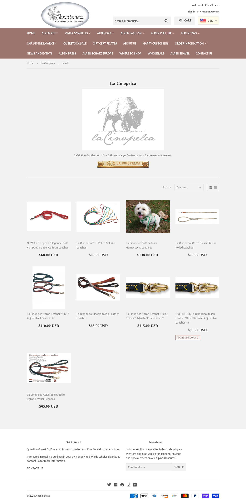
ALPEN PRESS (67, 53)
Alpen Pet (49, 33)
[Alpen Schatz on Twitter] (109, 485)
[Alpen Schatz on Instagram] (128, 485)
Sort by (166, 187)
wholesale (105, 456)
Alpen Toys (189, 33)
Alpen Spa (104, 33)
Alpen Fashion (131, 33)
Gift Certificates (105, 43)
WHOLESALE (156, 53)
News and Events (39, 53)
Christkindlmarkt (41, 43)
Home (31, 33)
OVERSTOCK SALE (74, 43)
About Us (129, 43)
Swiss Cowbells (76, 33)
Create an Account (209, 11)
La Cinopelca (48, 63)
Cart (187, 20)
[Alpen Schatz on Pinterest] (122, 485)
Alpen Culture (161, 33)
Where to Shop (130, 53)
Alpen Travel (179, 53)
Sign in (191, 11)
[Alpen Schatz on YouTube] (135, 485)
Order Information (189, 43)
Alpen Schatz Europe (97, 53)
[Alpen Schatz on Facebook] (116, 485)
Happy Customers (156, 43)
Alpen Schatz (42, 495)
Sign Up (179, 467)
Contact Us (204, 53)
